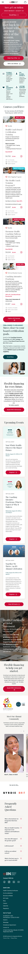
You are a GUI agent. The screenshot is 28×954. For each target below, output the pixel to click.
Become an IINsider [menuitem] (8, 895)
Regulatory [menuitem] (6, 908)
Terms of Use (6, 938)
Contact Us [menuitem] (6, 927)
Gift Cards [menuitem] (5, 898)
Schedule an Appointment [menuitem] (9, 925)
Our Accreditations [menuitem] (8, 893)
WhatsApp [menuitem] (5, 922)
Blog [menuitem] (4, 900)
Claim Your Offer (12, 58)
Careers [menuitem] (5, 903)
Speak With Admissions (14, 409)
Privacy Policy (14, 938)
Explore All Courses (14, 318)
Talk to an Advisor (13, 63)
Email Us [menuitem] (5, 919)
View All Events (13, 604)
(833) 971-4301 (9, 915)
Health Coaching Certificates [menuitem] (10, 890)
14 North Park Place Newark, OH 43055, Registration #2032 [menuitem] (13, 930)
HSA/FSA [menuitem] (5, 905)
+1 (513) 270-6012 (14, 917)
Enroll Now (12, 15)
